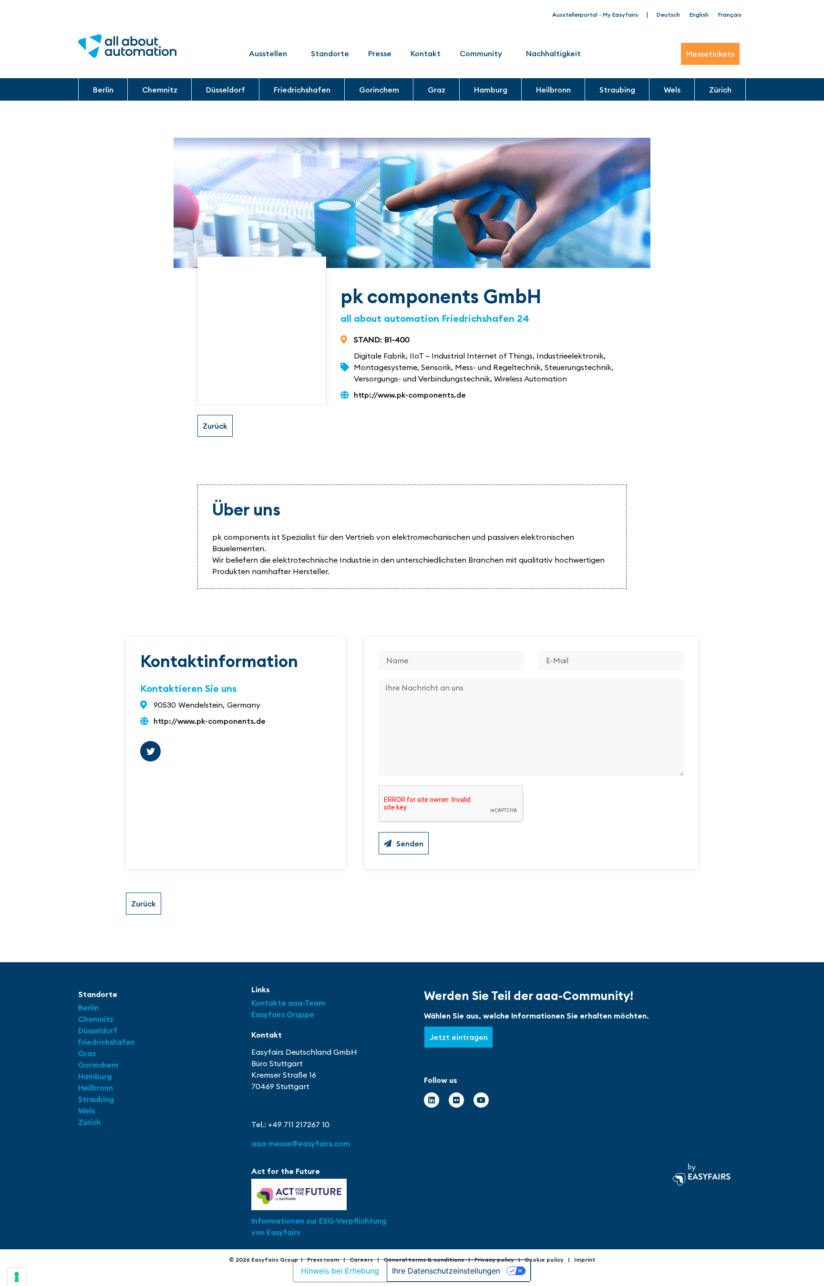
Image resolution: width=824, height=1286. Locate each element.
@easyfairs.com (300, 1143)
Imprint (585, 1259)
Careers (361, 1259)
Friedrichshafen (302, 89)
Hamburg (490, 89)
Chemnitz (159, 89)
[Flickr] (456, 1100)
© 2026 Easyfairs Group (263, 1259)
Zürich (720, 89)
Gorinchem (379, 89)
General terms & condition (422, 1259)
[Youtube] (481, 1100)
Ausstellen (268, 53)
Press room (323, 1259)
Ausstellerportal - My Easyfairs (595, 14)
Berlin (103, 89)
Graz (436, 89)
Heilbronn (553, 89)
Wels (672, 89)
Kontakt (426, 53)
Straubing (617, 89)
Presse (379, 53)
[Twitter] (150, 751)
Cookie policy (544, 1259)
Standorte (330, 53)
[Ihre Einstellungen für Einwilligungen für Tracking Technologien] (17, 1277)
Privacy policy (494, 1259)
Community (481, 53)
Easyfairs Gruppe (282, 1014)
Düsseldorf (225, 89)
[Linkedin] (431, 1100)
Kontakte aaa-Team (288, 1003)
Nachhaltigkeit (553, 53)
